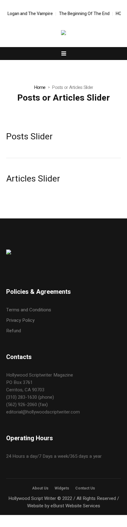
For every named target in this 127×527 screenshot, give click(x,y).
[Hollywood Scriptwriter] (63, 34)
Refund (13, 330)
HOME (120, 13)
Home (40, 87)
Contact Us (85, 488)
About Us (40, 488)
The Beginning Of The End (82, 13)
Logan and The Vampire (28, 13)
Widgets (62, 488)
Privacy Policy (20, 320)
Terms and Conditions (28, 309)
